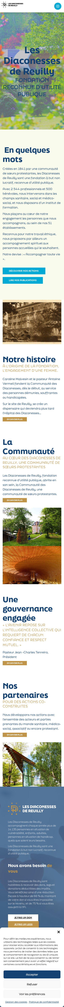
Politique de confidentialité (44, 1001)
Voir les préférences (32, 994)
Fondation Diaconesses (12, 6)
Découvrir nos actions (24, 270)
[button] (58, 932)
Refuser (32, 984)
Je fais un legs (23, 924)
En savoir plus (15, 419)
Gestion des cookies (16, 1001)
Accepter (32, 974)
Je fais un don (23, 917)
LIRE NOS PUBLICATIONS (23, 280)
